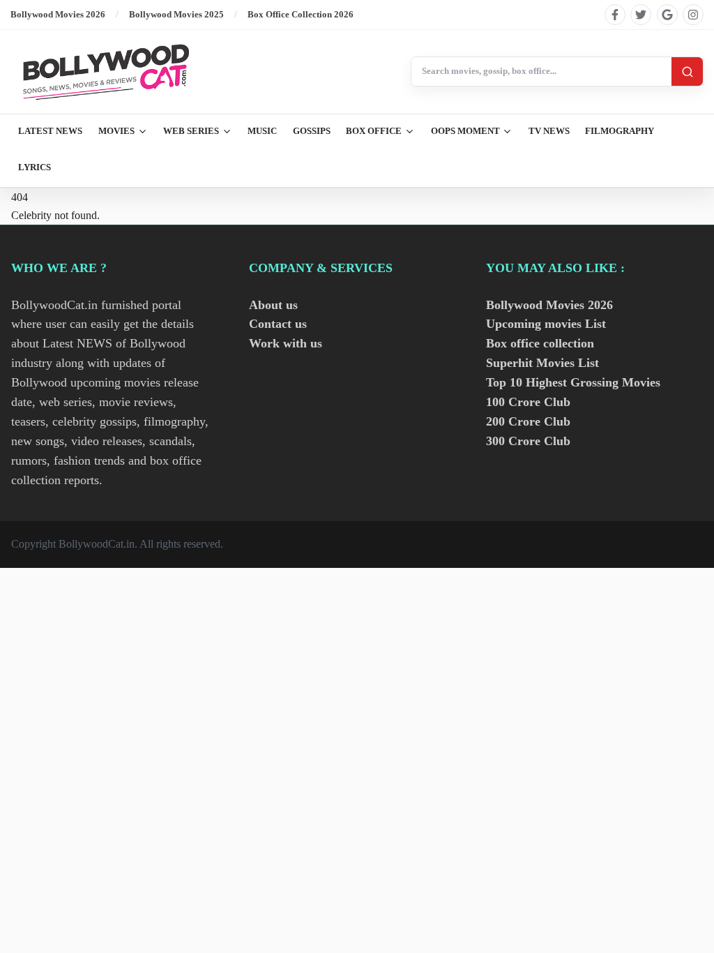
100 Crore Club (528, 402)
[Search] (687, 71)
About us (273, 305)
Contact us (278, 324)
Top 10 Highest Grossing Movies (573, 382)
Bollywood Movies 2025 (176, 14)
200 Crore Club (528, 421)
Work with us (285, 343)
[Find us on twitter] (640, 14)
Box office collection (540, 343)
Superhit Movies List (542, 363)
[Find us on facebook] (615, 14)
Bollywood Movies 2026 (57, 14)
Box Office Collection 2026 (301, 14)
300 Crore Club (528, 441)
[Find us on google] (667, 14)
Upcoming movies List (546, 324)
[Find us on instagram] (693, 14)
